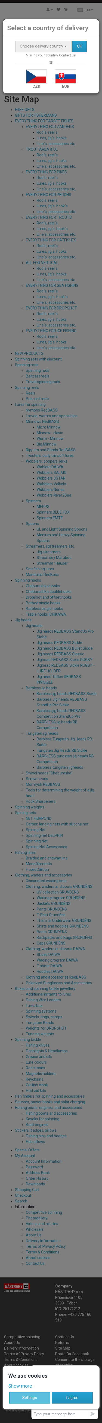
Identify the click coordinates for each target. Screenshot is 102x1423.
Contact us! (67, 55)
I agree (72, 1397)
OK (79, 46)
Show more (20, 1386)
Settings (29, 1397)
